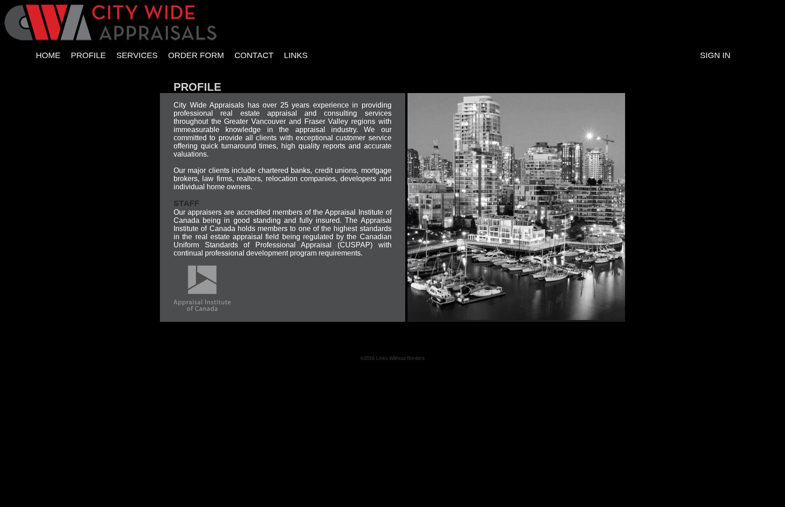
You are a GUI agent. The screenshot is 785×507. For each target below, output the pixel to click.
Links (296, 55)
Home (48, 55)
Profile (88, 55)
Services (137, 55)
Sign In (715, 55)
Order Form (196, 55)
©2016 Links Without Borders (392, 358)
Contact (253, 55)
